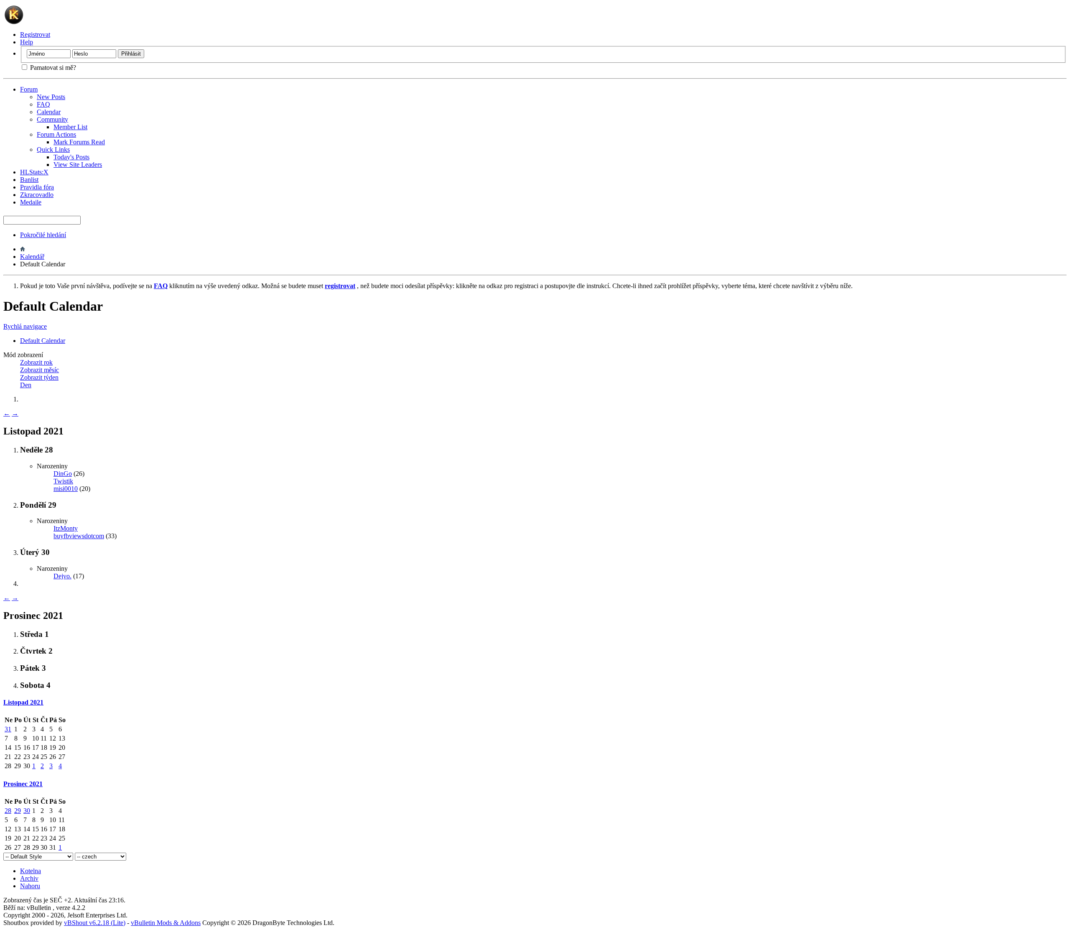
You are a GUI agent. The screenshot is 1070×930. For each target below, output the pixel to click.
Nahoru (30, 885)
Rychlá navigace (25, 326)
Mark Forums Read (79, 142)
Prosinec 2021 (23, 783)
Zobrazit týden (39, 377)
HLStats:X (34, 172)
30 (26, 810)
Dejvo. (62, 576)
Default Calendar (42, 340)
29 (17, 810)
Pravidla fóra (37, 187)
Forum (29, 89)
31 (8, 729)
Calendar (49, 111)
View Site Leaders (78, 164)
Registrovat (35, 34)
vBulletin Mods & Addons (166, 922)
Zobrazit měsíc (39, 369)
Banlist (29, 179)
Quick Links (53, 149)
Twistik (63, 481)
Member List (70, 126)
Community (52, 119)
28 (8, 810)
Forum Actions (56, 134)
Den (25, 384)
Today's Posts (71, 157)
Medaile (30, 202)
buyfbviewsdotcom (79, 535)
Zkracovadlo (37, 194)
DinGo (63, 473)
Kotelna (30, 870)
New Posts (51, 96)
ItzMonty (66, 528)
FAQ (43, 104)
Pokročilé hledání (43, 234)
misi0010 (66, 488)
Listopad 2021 (23, 702)
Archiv (29, 878)
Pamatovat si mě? (52, 67)
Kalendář (32, 256)
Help (26, 42)
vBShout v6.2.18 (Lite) (94, 922)
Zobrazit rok (36, 362)
